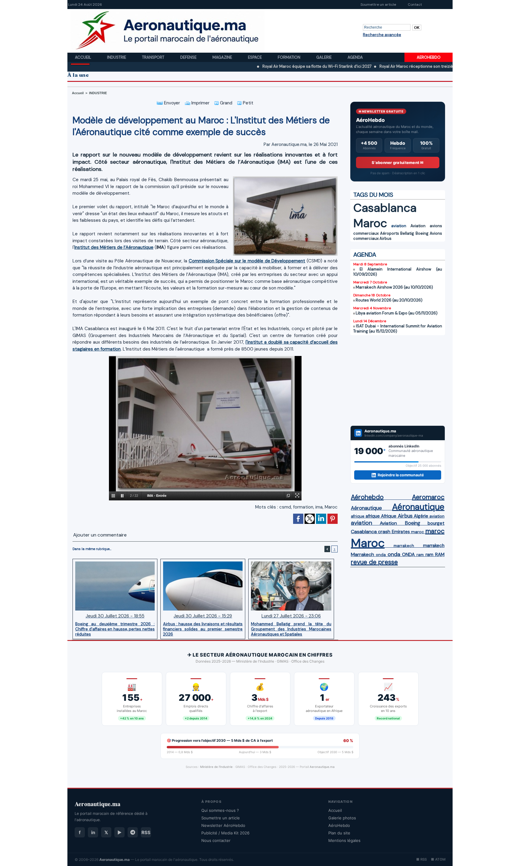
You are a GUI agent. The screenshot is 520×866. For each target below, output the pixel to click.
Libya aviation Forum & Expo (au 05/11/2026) (397, 313)
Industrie (117, 57)
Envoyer (171, 103)
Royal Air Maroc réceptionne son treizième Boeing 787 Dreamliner (415, 66)
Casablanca (384, 207)
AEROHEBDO (429, 57)
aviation (398, 225)
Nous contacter (216, 840)
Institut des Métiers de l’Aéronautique (113, 247)
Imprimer (199, 103)
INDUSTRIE (98, 93)
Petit (247, 103)
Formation (289, 57)
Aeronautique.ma (322, 767)
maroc (417, 531)
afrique (357, 516)
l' (246, 342)
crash (384, 531)
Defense (188, 57)
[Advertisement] (397, 380)
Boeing (422, 233)
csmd (285, 507)
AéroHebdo (339, 825)
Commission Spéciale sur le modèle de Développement (247, 261)
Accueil (83, 57)
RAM (439, 555)
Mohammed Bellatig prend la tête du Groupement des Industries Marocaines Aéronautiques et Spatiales (291, 628)
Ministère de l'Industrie (216, 767)
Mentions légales (344, 840)
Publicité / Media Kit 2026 (225, 832)
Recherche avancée (382, 34)
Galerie (324, 57)
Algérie (421, 516)
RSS (145, 832)
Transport (153, 57)
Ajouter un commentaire (100, 535)
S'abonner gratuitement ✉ (397, 162)
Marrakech (362, 554)
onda (381, 554)
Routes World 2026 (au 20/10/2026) (389, 300)
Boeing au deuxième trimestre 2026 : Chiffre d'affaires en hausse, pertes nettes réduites (115, 628)
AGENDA (364, 254)
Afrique (388, 516)
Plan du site (339, 832)
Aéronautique (366, 508)
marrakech (404, 545)
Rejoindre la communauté (401, 475)
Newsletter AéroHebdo (223, 825)
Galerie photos (342, 817)
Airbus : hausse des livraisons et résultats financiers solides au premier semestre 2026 (203, 628)
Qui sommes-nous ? (220, 810)
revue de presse (374, 562)
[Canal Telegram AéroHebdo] (133, 832)
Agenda (355, 57)
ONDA (408, 554)
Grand (225, 103)
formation (303, 507)
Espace (255, 57)
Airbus (385, 238)
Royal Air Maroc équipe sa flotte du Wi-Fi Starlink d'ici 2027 (291, 66)
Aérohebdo (367, 497)
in (93, 832)
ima (319, 507)
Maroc (331, 507)
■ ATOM (438, 859)
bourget (436, 523)
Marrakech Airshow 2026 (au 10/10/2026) (394, 287)
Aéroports (389, 233)
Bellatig (407, 233)
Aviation (418, 225)
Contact (415, 4)
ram (420, 554)
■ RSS (421, 859)
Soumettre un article (378, 4)
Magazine (222, 57)
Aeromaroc (428, 497)
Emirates (401, 532)
